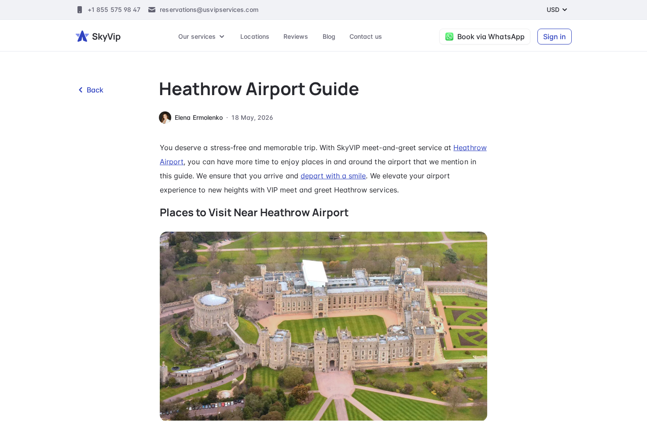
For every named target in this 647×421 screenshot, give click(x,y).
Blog (329, 36)
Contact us (365, 36)
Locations (254, 36)
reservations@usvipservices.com (209, 9)
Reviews (296, 36)
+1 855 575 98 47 (114, 9)
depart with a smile (333, 175)
